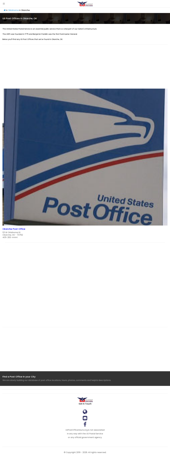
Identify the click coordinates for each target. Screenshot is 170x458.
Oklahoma (13, 10)
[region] (85, 68)
